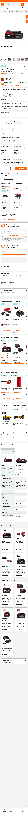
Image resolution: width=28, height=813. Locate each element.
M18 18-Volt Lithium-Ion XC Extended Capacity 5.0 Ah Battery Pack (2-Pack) (21, 601)
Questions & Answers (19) (17, 73)
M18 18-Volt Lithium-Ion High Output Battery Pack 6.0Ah (21, 625)
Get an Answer (14, 235)
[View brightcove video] (14, 59)
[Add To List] (22, 66)
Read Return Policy (8, 179)
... (1, 11)
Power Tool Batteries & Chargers (15, 11)
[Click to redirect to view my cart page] (25, 5)
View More (14, 518)
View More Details (6, 108)
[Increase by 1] (11, 168)
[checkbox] (2, 188)
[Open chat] (27, 19)
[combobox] (13, 4)
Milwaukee (4, 595)
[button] (14, 266)
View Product (5, 549)
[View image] (1, 59)
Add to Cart (22, 168)
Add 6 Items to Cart (9, 219)
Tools (5, 11)
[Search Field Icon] (22, 4)
